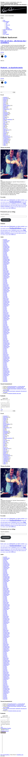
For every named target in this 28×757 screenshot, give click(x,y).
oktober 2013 (6, 359)
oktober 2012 (6, 373)
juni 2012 (5, 377)
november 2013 (6, 358)
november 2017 (6, 302)
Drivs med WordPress (5, 754)
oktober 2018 (6, 289)
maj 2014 (5, 351)
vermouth (6, 234)
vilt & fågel (5, 142)
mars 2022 (5, 244)
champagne (12, 200)
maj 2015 (5, 337)
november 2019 (6, 274)
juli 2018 (5, 293)
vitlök (9, 208)
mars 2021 (5, 255)
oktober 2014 (6, 345)
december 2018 (6, 287)
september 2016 (6, 318)
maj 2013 (5, 365)
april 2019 (5, 282)
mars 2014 (5, 353)
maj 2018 (5, 295)
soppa (4, 131)
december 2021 (6, 246)
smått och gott (6, 129)
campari (8, 226)
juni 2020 (5, 266)
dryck (4, 103)
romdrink (19, 205)
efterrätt (4, 33)
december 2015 (6, 329)
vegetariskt (5, 141)
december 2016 (6, 315)
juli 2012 (5, 376)
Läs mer (2, 52)
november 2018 (6, 288)
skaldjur (2, 206)
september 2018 (6, 290)
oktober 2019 (6, 275)
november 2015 (6, 330)
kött (4, 116)
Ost (4, 120)
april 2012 (5, 380)
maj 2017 (5, 309)
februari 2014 (6, 354)
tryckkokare (5, 138)
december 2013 (6, 356)
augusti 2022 (5, 241)
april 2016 (5, 324)
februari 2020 (6, 270)
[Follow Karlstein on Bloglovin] (5, 729)
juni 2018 (5, 294)
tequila (7, 27)
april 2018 (5, 296)
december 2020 (6, 259)
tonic (1, 234)
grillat (3, 203)
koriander (18, 203)
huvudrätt (5, 31)
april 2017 (5, 310)
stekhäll (4, 133)
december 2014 (6, 343)
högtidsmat (5, 112)
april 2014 (5, 352)
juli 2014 (5, 348)
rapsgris (14, 205)
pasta (4, 122)
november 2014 (6, 344)
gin (6, 23)
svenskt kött (23, 206)
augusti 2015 (5, 333)
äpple (15, 208)
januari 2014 (5, 355)
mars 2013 (5, 367)
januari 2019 (5, 286)
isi (11, 203)
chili (16, 199)
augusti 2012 (5, 375)
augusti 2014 (5, 347)
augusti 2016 (5, 319)
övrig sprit (8, 24)
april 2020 (5, 268)
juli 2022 (5, 243)
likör (4, 118)
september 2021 (6, 249)
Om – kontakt (6, 34)
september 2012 (6, 374)
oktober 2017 (6, 303)
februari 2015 (6, 340)
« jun (2, 409)
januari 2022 (5, 245)
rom (6, 26)
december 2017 (6, 301)
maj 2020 (5, 267)
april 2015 (5, 338)
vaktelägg (3, 234)
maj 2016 (5, 323)
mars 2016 (5, 325)
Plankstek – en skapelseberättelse (12, 67)
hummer (6, 203)
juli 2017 (5, 306)
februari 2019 (6, 284)
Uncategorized (6, 139)
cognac (4, 102)
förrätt (4, 30)
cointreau (25, 226)
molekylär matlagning (7, 29)
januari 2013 (5, 369)
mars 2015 (5, 339)
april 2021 (5, 254)
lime (24, 203)
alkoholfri (8, 28)
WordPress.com (20, 754)
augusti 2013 (5, 361)
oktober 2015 (6, 331)
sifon (26, 205)
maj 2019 (5, 281)
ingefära (9, 203)
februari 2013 (6, 368)
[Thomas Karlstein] (14, 178)
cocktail (22, 200)
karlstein (14, 203)
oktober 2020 (6, 261)
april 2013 (5, 366)
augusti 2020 (5, 263)
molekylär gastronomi (4, 205)
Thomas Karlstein (6, 136)
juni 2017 (5, 308)
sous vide (5, 132)
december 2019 (6, 273)
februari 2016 (6, 326)
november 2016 (6, 316)
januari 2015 (5, 341)
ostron (9, 205)
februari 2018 (6, 298)
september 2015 (6, 332)
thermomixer (5, 135)
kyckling (5, 117)
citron (18, 200)
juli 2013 (5, 362)
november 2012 (6, 372)
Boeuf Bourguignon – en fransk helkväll (16, 386)
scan (24, 205)
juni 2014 (5, 350)
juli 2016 (5, 320)
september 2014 (6, 346)
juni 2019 (5, 280)
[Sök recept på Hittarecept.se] (5, 731)
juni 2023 (5, 239)
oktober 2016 (6, 317)
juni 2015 (5, 336)
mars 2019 (5, 283)
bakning (4, 99)
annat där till (5, 98)
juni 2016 (5, 322)
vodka (7, 22)
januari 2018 (5, 299)
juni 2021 (5, 252)
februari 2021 (6, 256)
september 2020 (6, 262)
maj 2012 (5, 379)
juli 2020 (5, 265)
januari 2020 (5, 272)
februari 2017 (6, 312)
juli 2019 (5, 279)
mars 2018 (5, 297)
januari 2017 (5, 313)
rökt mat (5, 124)
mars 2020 (5, 269)
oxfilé (11, 205)
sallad (4, 126)
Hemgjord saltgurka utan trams (14, 393)
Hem (4, 20)
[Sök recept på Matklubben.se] (6, 728)
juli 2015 (5, 334)
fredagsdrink (7, 228)
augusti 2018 (5, 291)
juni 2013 (5, 363)
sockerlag (7, 206)
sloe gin (4, 128)
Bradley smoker (3, 199)
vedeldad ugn (6, 140)
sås (3, 127)
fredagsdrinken (6, 21)
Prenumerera (5, 220)
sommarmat (12, 206)
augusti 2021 (5, 251)
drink (1, 228)
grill (4, 111)
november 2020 (6, 260)
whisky (4, 145)
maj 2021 (5, 253)
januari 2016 (5, 327)
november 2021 (6, 247)
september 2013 (6, 360)
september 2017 (6, 304)
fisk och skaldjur (6, 105)
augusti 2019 (5, 277)
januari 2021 (5, 258)
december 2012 (6, 370)
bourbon (5, 100)
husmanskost (5, 113)
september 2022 (6, 240)
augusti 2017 (5, 305)
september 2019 (6, 276)
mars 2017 (5, 311)
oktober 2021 (6, 248)
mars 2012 (5, 381)
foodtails (5, 106)
